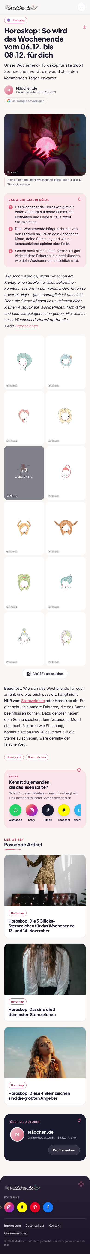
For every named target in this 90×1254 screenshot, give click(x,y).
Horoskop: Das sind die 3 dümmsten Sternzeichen (32, 1012)
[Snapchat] (22, 1207)
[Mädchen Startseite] (21, 7)
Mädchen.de (26, 88)
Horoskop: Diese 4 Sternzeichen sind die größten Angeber (39, 1096)
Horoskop (16, 20)
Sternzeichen (37, 757)
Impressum (12, 1225)
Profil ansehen (64, 1150)
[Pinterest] (35, 1207)
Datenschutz (34, 1225)
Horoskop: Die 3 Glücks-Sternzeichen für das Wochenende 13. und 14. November (42, 925)
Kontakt (54, 1225)
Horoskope (14, 757)
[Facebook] (48, 1207)
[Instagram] (9, 1207)
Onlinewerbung (15, 1233)
